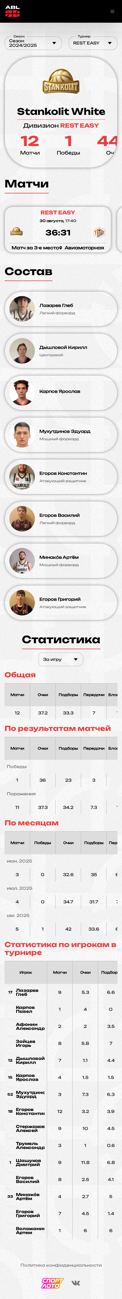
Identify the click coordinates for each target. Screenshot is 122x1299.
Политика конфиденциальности (61, 1265)
